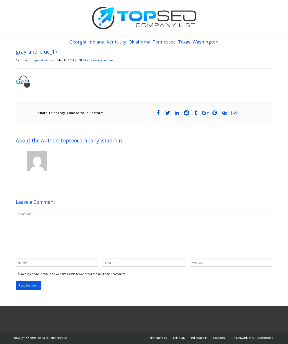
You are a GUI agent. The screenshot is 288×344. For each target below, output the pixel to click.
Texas (184, 42)
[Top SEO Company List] (144, 18)
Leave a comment (103, 60)
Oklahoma (139, 42)
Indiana (96, 42)
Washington (205, 42)
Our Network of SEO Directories (251, 338)
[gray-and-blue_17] (23, 81)
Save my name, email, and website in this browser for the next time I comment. (72, 274)
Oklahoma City (157, 338)
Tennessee (164, 42)
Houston (219, 338)
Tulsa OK (179, 338)
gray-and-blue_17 (37, 51)
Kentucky (116, 42)
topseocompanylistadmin (37, 60)
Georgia (77, 42)
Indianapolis (199, 338)
